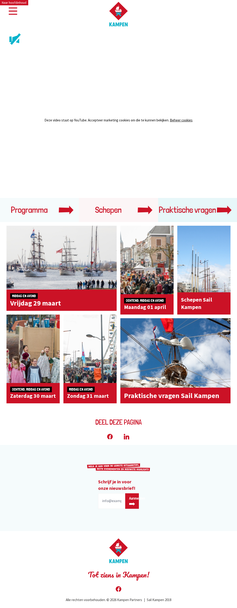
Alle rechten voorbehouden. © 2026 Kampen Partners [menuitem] (104, 600)
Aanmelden (134, 498)
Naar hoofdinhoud (14, 2)
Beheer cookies (181, 120)
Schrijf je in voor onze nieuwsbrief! (116, 485)
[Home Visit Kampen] (118, 14)
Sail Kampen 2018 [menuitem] (159, 600)
